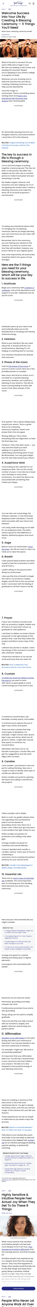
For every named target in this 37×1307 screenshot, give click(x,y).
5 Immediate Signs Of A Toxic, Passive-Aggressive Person (18, 937)
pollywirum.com (7, 1180)
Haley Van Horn (7, 1213)
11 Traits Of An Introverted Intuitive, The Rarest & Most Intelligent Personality (19, 948)
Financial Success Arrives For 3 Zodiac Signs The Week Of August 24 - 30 (18, 1164)
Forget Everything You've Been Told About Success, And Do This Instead (18, 145)
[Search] (29, 3)
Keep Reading (18, 1288)
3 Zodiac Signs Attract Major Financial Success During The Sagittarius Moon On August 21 (19, 1158)
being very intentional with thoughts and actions (14, 98)
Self (10, 9)
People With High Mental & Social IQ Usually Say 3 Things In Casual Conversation (17, 1171)
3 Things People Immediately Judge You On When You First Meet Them (19, 931)
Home (3, 9)
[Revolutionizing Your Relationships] (18, 3)
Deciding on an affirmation (13, 1038)
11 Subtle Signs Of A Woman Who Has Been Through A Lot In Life (18, 942)
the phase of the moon (18, 366)
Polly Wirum (5, 35)
